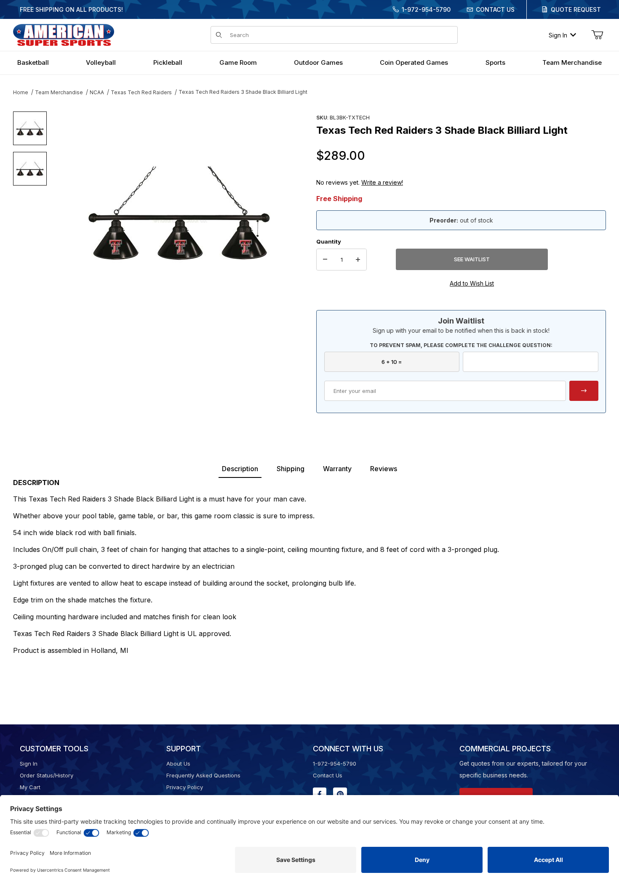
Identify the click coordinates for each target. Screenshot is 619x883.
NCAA (97, 92)
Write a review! (382, 182)
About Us (178, 763)
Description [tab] (240, 468)
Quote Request (576, 9)
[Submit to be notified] (583, 391)
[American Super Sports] (63, 34)
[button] (29, 128)
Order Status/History (46, 775)
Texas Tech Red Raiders (141, 92)
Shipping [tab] (290, 468)
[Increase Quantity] (358, 259)
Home (20, 92)
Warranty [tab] (337, 468)
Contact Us (495, 9)
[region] (30, 209)
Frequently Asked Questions (203, 775)
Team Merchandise (59, 92)
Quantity (328, 241)
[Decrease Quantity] (325, 259)
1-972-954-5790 (426, 9)
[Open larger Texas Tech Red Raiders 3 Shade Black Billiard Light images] (179, 212)
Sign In (558, 35)
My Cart (30, 787)
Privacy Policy (184, 787)
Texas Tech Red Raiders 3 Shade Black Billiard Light (243, 92)
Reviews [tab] (383, 468)
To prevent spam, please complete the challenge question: (461, 345)
